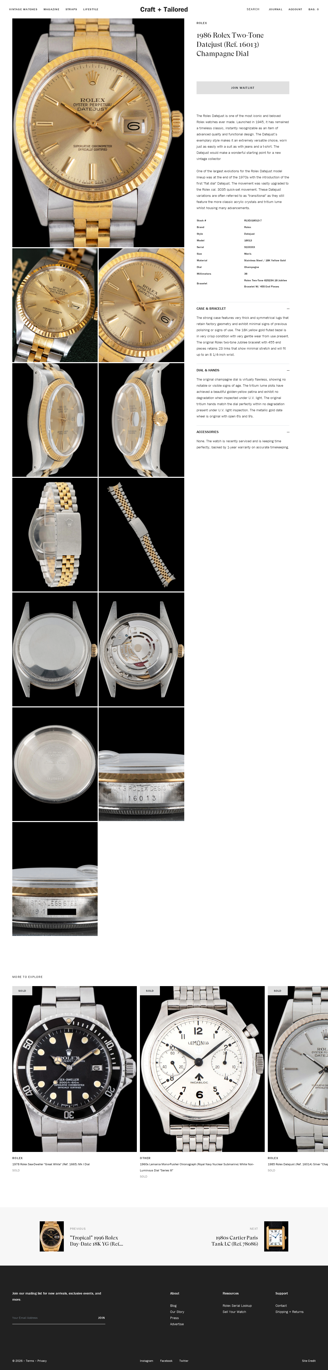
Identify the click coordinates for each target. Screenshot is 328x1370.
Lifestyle (90, 9)
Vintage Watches (23, 9)
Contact (281, 1305)
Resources (231, 1293)
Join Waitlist (242, 88)
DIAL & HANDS (208, 370)
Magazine (51, 9)
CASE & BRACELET (211, 308)
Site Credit (309, 1361)
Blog (173, 1305)
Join (101, 1318)
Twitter (183, 1361)
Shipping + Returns (289, 1311)
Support (281, 1293)
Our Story (177, 1311)
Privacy (42, 1361)
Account (295, 9)
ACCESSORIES (208, 431)
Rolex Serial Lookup (237, 1305)
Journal (275, 9)
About (174, 1293)
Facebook (166, 1361)
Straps (71, 9)
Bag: (314, 9)
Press (174, 1317)
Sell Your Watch (234, 1311)
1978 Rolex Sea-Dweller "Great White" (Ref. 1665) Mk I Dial (51, 1164)
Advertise (177, 1324)
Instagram (147, 1361)
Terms (30, 1361)
